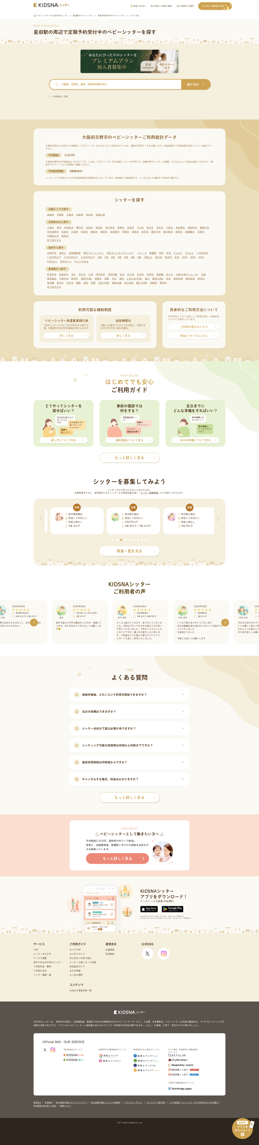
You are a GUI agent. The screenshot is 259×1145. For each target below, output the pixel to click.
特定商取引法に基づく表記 (45, 1106)
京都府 (60, 215)
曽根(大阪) (86, 279)
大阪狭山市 (53, 236)
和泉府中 (64, 274)
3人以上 (189, 253)
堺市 (59, 228)
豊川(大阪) (141, 283)
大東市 (74, 232)
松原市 (64, 232)
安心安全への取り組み (161, 6)
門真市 (125, 232)
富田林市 (192, 228)
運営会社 (37, 1102)
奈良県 (89, 215)
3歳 (119, 257)
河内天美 (100, 274)
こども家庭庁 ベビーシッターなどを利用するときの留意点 (194, 1102)
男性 (161, 253)
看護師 (152, 253)
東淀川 (60, 283)
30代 (193, 257)
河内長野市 (53, 232)
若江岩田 (129, 283)
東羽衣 (201, 279)
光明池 (150, 274)
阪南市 (64, 236)
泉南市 (178, 232)
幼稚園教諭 (75, 253)
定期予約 (52, 253)
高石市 (145, 232)
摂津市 (135, 232)
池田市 (89, 228)
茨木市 (159, 228)
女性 (168, 253)
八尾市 (169, 228)
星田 (86, 283)
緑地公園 (117, 283)
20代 (185, 257)
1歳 (106, 257)
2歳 (113, 257)
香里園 (159, 274)
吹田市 (99, 228)
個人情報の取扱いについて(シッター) (71, 1102)
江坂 (90, 274)
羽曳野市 (114, 232)
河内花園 (112, 274)
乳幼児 (168, 257)
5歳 (132, 257)
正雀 (203, 274)
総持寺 (74, 279)
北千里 (130, 274)
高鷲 (106, 279)
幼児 (177, 257)
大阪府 (70, 215)
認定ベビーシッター (93, 253)
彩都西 (153, 283)
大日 (114, 279)
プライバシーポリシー (133, 1102)
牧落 (93, 283)
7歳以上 (148, 257)
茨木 (73, 274)
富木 (147, 279)
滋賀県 (50, 215)
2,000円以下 (71, 257)
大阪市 (50, 228)
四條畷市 (190, 232)
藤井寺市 (156, 232)
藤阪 (78, 283)
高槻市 (120, 228)
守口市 (140, 228)
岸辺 (122, 274)
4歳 (126, 257)
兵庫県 (79, 215)
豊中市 (79, 228)
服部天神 (178, 279)
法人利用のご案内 (185, 6)
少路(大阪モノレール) (187, 274)
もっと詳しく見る (129, 797)
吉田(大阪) (103, 283)
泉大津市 (110, 228)
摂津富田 (52, 279)
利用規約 (48, 1102)
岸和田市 (69, 228)
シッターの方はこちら (213, 6)
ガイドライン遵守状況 (156, 1102)
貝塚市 (130, 228)
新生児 (158, 257)
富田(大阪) (157, 279)
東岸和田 (190, 279)
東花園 (50, 283)
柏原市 (103, 232)
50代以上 (52, 261)
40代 (201, 257)
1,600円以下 (54, 257)
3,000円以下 (88, 257)
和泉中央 (52, 274)
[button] (113, 540)
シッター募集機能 (149, 493)
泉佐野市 (180, 228)
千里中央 (64, 279)
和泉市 (84, 232)
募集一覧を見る (129, 551)
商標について (65, 1106)
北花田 (140, 274)
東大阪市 (168, 232)
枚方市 (150, 228)
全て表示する (54, 240)
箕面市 (94, 232)
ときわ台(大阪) (134, 279)
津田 (121, 279)
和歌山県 (100, 215)
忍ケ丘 (169, 274)
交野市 (200, 232)
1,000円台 (202, 253)
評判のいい (66, 261)
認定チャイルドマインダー (121, 253)
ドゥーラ (142, 253)
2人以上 (178, 253)
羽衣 (168, 279)
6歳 (139, 257)
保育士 (62, 253)
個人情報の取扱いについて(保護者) (106, 1102)
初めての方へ (139, 6)
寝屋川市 (204, 228)
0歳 (99, 257)
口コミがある (81, 261)
